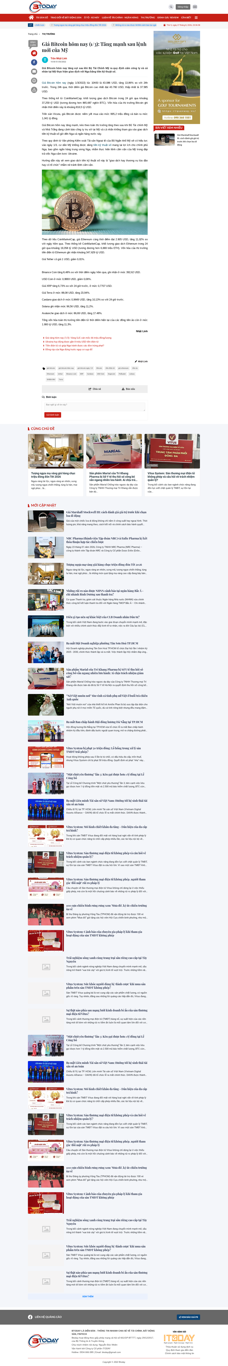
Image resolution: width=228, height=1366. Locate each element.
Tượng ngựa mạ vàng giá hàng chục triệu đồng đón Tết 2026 (43, 25)
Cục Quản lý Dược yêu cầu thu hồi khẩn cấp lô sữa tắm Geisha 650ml (105, 1353)
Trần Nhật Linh (59, 58)
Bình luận (33, 43)
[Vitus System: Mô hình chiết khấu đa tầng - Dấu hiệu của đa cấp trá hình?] (46, 836)
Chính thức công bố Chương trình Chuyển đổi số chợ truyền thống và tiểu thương (104, 1326)
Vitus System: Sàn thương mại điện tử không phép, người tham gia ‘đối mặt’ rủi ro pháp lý (105, 881)
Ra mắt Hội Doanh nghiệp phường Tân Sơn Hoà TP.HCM (102, 643)
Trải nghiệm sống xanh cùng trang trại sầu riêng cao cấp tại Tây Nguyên (106, 959)
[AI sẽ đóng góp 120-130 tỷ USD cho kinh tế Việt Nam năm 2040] (46, 1308)
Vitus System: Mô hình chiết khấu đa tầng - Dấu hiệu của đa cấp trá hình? (106, 828)
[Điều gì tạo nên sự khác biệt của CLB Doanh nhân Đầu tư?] (46, 626)
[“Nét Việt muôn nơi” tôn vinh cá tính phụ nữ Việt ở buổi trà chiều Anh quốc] (46, 705)
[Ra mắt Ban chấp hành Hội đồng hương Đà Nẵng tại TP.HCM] (46, 731)
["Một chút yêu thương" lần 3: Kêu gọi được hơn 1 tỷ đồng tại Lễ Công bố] (46, 783)
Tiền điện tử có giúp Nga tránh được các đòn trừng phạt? (74, 345)
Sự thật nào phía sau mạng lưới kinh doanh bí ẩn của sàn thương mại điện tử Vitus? (107, 1012)
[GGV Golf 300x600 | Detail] (177, 77)
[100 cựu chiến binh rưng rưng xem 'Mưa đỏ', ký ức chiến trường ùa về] (46, 914)
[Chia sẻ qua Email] (34, 71)
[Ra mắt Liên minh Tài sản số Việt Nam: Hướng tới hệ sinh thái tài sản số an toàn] (46, 810)
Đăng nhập (183, 7)
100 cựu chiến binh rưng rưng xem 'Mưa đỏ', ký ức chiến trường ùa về (106, 907)
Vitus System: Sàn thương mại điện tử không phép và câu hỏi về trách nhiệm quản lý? (171, 477)
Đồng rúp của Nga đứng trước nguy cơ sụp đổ (68, 349)
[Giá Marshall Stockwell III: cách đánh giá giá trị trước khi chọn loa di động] (46, 521)
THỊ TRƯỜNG (35, 465)
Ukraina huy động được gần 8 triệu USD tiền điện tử (71, 341)
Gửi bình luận (52, 415)
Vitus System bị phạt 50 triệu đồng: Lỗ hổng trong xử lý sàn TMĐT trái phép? (103, 750)
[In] (34, 81)
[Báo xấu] (34, 90)
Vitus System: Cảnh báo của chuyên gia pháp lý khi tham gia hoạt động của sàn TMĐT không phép (104, 933)
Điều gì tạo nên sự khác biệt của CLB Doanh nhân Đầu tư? (103, 617)
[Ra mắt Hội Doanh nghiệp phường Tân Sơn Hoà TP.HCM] (46, 652)
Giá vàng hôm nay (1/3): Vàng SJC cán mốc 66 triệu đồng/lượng (78, 337)
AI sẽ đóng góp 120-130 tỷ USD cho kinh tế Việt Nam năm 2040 (105, 1299)
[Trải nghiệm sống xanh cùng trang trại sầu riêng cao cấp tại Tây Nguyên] (46, 967)
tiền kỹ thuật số (102, 145)
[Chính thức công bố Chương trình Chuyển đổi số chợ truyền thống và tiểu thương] (46, 1334)
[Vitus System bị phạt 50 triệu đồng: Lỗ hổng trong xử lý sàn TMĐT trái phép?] (46, 757)
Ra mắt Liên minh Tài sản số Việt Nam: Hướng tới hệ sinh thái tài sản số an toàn (106, 802)
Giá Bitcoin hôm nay (54, 82)
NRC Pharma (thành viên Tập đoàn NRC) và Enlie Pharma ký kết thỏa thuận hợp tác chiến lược (106, 540)
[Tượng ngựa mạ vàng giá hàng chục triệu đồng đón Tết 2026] (46, 573)
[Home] (34, 53)
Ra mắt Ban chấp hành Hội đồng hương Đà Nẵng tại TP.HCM (104, 722)
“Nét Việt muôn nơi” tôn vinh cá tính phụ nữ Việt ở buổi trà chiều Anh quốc (107, 697)
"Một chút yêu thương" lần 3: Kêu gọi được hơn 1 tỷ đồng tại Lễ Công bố (105, 776)
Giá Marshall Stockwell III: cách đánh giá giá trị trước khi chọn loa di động (106, 514)
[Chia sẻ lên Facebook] (34, 62)
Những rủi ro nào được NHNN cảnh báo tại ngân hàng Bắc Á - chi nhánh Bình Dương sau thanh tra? (121, 25)
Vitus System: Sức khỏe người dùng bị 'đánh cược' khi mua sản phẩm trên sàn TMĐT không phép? (105, 986)
